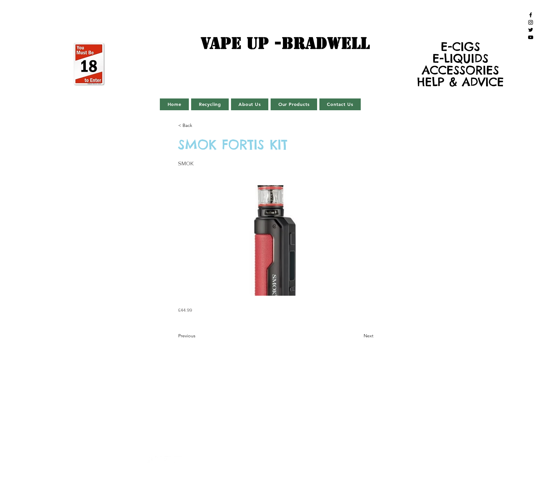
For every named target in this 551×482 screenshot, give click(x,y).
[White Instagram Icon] (159, 460)
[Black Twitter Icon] (530, 30)
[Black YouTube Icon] (530, 37)
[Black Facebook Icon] (530, 15)
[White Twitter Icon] (168, 460)
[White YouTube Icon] (178, 460)
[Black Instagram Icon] (530, 22)
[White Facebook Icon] (149, 460)
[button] (197, 125)
